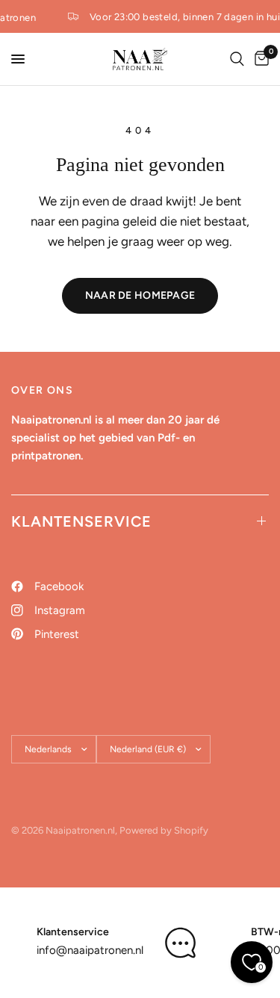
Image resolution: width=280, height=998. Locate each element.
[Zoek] (237, 59)
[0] (259, 59)
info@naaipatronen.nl (90, 950)
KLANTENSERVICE (81, 521)
